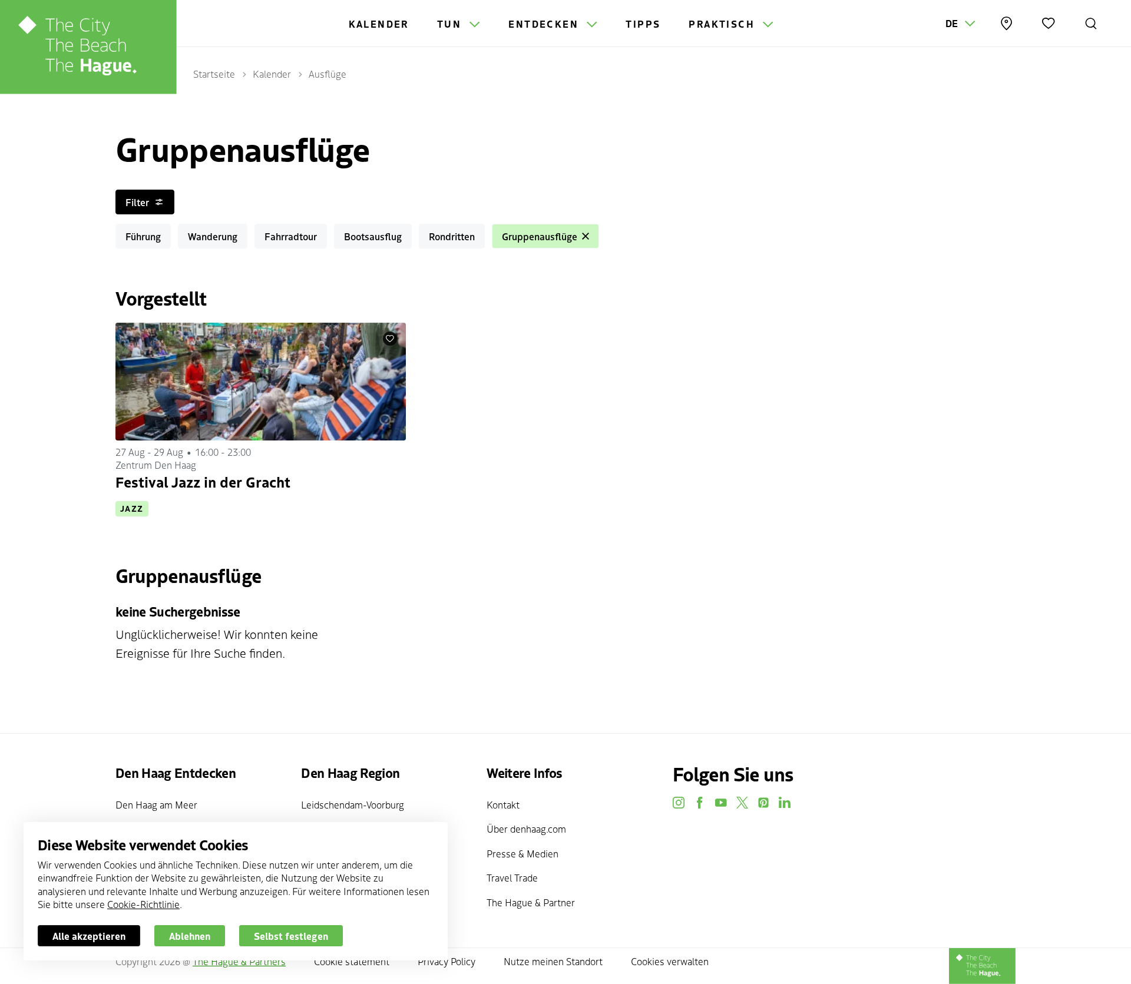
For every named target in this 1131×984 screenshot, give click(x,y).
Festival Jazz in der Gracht (202, 481)
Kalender (379, 23)
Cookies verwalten (670, 961)
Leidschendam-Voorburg (352, 804)
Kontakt (503, 804)
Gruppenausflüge (539, 236)
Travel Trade (512, 877)
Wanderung (212, 236)
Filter (137, 202)
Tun (451, 23)
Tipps (643, 23)
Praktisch (723, 23)
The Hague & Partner (531, 902)
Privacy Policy (446, 961)
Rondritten (452, 236)
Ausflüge (327, 73)
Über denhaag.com (526, 828)
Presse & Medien (522, 853)
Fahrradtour (290, 236)
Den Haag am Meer (156, 804)
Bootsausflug (373, 236)
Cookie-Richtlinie (143, 903)
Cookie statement (351, 961)
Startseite (214, 73)
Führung (143, 236)
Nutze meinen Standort (553, 961)
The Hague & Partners (239, 961)
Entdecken (545, 23)
